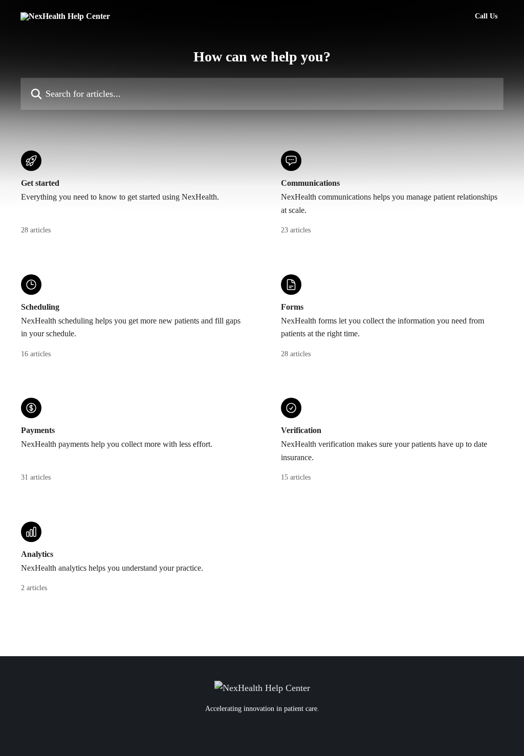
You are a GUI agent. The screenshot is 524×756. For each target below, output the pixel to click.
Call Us (486, 16)
